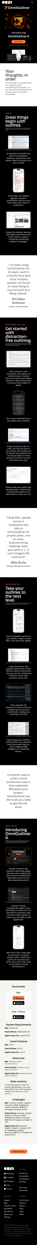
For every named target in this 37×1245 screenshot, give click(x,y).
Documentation (11, 1064)
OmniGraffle (23, 1176)
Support (7, 1200)
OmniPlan (22, 1182)
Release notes (15, 1061)
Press (21, 1209)
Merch (21, 1214)
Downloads (23, 1190)
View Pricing (18, 1151)
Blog (5, 1203)
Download (18, 42)
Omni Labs (23, 1187)
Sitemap (7, 1217)
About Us (22, 1203)
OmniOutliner (24, 1179)
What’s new (8, 1214)
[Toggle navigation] (32, 2)
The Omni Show (10, 1206)
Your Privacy (24, 1200)
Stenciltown (8, 1211)
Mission (22, 1206)
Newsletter (8, 1209)
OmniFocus (23, 1173)
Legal (21, 1211)
